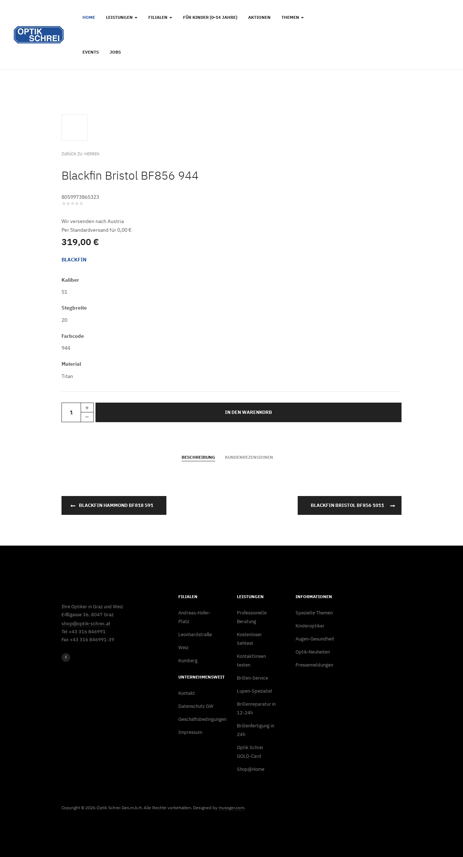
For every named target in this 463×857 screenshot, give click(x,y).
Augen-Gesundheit (315, 639)
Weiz (183, 647)
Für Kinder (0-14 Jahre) (210, 17)
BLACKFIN (73, 259)
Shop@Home (250, 769)
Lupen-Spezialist (254, 691)
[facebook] (65, 657)
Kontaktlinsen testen (251, 660)
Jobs (115, 52)
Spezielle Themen (314, 613)
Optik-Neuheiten (313, 652)
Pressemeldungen (314, 665)
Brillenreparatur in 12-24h (256, 708)
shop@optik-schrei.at (85, 623)
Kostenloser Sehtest (249, 638)
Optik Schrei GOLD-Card (250, 751)
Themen (290, 17)
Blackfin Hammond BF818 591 (116, 505)
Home (88, 17)
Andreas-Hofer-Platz (194, 617)
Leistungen (120, 17)
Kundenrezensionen (249, 457)
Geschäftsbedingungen (197, 719)
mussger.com (231, 807)
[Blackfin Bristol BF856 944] (75, 127)
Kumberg (187, 661)
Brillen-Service (252, 678)
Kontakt (186, 693)
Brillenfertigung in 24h (255, 730)
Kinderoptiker (310, 626)
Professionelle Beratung (252, 617)
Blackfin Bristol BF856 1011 (347, 505)
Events (90, 52)
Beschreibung (198, 457)
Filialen (158, 17)
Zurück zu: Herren (80, 153)
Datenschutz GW (195, 706)
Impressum (190, 732)
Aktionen (259, 17)
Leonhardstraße (195, 634)
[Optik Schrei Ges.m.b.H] (39, 34)
